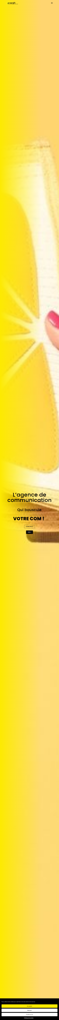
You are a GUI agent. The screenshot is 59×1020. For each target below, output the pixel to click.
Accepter (29, 1006)
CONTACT (29, 526)
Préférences (29, 1014)
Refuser (29, 1010)
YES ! (29, 532)
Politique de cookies (28, 1017)
